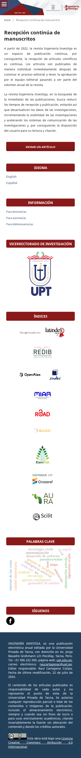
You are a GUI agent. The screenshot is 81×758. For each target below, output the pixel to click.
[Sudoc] (53, 374)
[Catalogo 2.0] (53, 332)
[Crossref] (40, 479)
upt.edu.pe (64, 660)
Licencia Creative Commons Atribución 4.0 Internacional (40, 742)
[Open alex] (28, 374)
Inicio (7, 20)
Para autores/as (16, 218)
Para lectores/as (16, 212)
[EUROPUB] (40, 455)
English (11, 177)
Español (11, 183)
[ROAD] (40, 412)
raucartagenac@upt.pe (56, 664)
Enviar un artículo (40, 147)
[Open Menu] (4, 4)
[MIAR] (40, 395)
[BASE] (40, 431)
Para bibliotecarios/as (19, 224)
